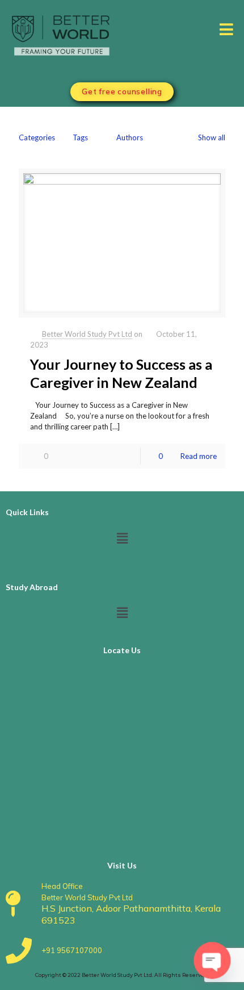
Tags (80, 137)
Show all (211, 137)
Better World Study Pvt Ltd (87, 334)
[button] (226, 29)
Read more (198, 456)
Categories (37, 137)
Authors (129, 137)
